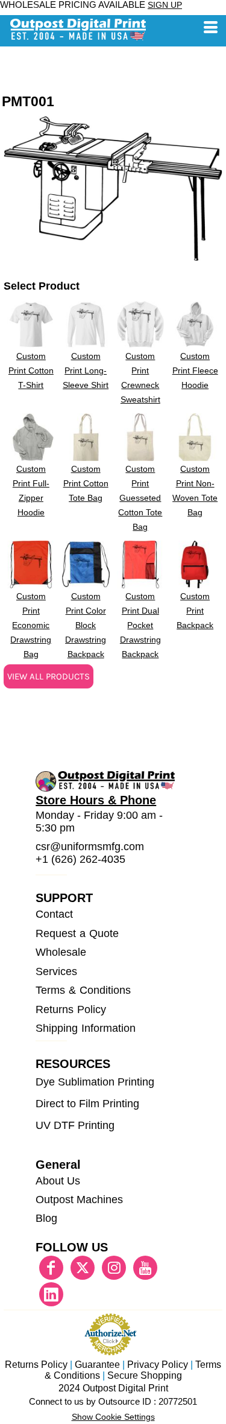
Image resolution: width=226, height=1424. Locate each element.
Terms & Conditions (83, 990)
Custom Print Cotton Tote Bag (85, 483)
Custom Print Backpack (195, 610)
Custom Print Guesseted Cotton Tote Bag (140, 498)
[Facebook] (51, 1268)
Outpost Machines (79, 1200)
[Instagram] (114, 1268)
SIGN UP (165, 5)
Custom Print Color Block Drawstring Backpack (85, 625)
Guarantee (97, 1364)
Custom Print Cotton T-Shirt (31, 370)
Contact (54, 914)
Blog (46, 1218)
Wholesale (61, 952)
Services (56, 971)
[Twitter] (83, 1268)
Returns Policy (71, 1009)
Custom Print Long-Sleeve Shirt (85, 370)
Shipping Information (86, 1028)
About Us (58, 1181)
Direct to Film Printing (87, 1104)
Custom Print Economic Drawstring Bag (30, 625)
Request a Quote (77, 933)
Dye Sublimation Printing (95, 1082)
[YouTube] (145, 1268)
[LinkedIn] (51, 1294)
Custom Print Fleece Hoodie (195, 370)
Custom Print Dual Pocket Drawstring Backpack (140, 625)
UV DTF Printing (75, 1125)
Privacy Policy (157, 1364)
